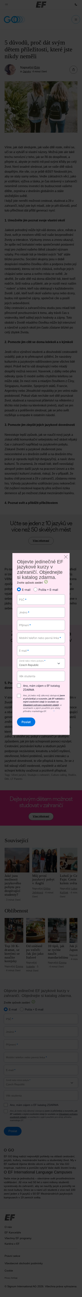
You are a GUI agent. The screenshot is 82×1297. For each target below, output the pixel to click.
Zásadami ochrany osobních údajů (40, 705)
